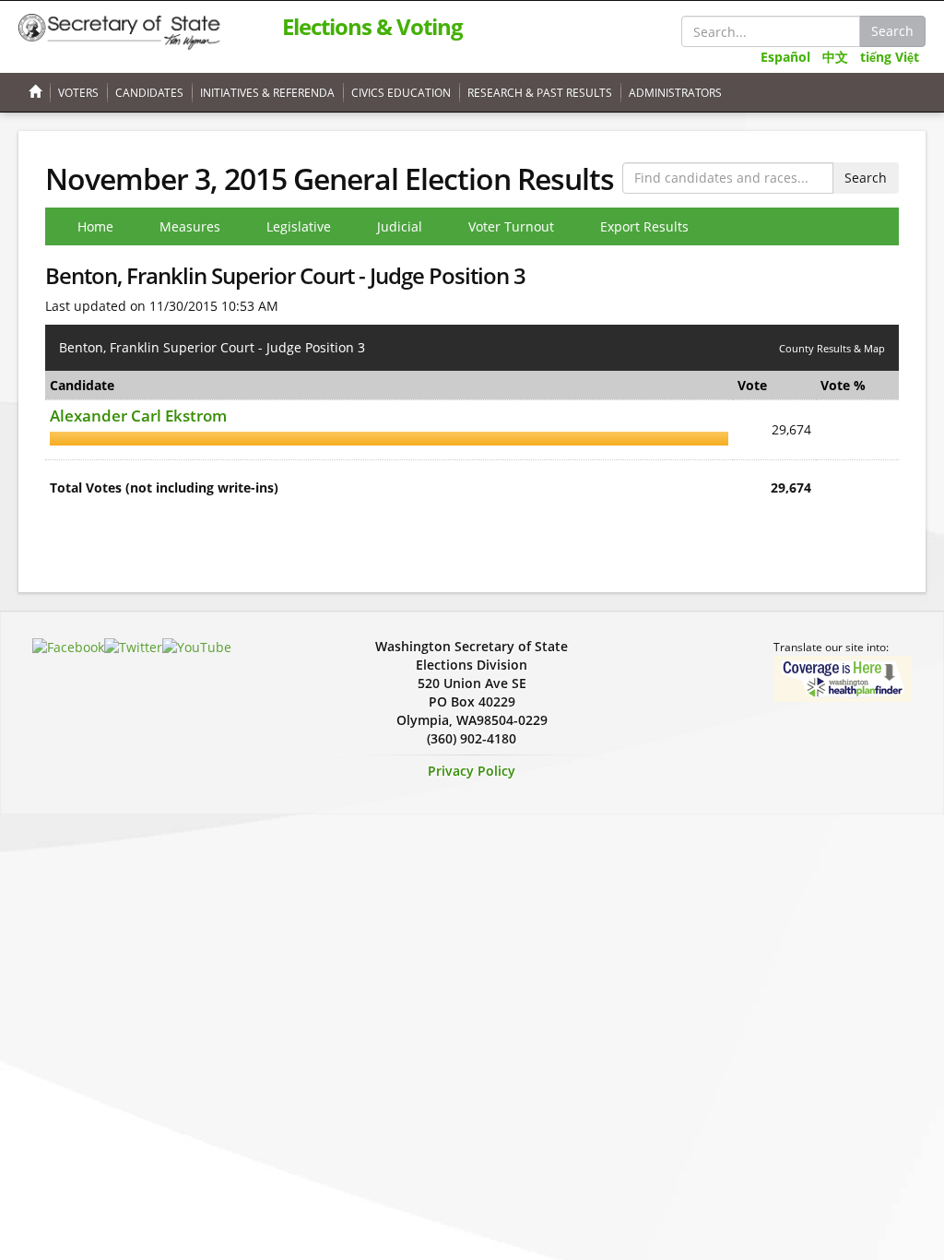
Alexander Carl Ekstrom (138, 415)
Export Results (644, 226)
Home (95, 226)
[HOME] (33, 93)
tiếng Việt (889, 56)
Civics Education (401, 93)
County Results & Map (832, 348)
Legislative (298, 226)
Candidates (149, 93)
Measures (189, 226)
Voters (78, 93)
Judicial (399, 226)
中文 (835, 56)
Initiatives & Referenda (267, 93)
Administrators (675, 93)
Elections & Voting (372, 26)
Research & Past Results (539, 93)
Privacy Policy (471, 770)
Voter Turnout (511, 226)
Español (785, 56)
